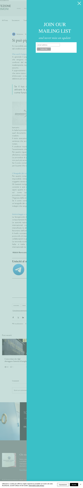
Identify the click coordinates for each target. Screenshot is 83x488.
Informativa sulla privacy (36, 485)
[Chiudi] (80, 484)
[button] (79, 3)
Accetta (74, 485)
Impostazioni (63, 485)
